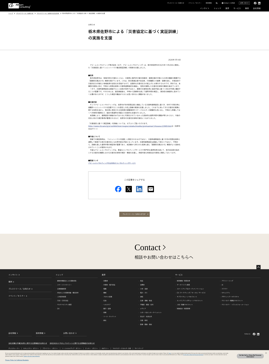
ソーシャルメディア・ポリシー (72, 348)
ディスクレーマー (14, 348)
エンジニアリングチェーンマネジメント (190, 301)
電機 (104, 289)
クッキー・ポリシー (91, 348)
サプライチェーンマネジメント (187, 297)
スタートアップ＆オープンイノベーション (190, 289)
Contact (147, 247)
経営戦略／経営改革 (183, 281)
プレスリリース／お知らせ (175, 3)
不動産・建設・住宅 (146, 305)
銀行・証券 (107, 309)
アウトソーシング (227, 281)
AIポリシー (105, 348)
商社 (104, 320)
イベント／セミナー (195, 3)
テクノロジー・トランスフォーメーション (235, 305)
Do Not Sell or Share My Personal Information (250, 356)
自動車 (105, 281)
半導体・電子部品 (109, 285)
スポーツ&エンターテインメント (151, 312)
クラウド (224, 289)
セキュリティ (226, 293)
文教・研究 (144, 320)
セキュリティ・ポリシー (31, 348)
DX (58, 309)
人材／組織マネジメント (185, 305)
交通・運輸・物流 (146, 301)
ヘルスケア (107, 305)
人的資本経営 (61, 297)
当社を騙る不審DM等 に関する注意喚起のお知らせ (27, 343)
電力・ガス (143, 293)
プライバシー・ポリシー (50, 348)
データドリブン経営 (183, 285)
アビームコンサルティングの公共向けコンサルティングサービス (112, 163)
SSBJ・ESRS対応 (62, 301)
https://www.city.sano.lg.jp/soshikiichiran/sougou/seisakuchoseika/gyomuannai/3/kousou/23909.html (129, 126)
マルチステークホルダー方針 (122, 348)
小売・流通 (144, 289)
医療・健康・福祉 (146, 324)
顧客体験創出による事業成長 (66, 281)
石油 (104, 301)
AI (222, 285)
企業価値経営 (61, 289)
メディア (143, 309)
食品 (141, 281)
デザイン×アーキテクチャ (230, 297)
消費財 (142, 285)
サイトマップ (139, 348)
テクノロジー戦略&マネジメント (232, 301)
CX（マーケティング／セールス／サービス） (191, 293)
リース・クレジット (109, 316)
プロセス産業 (107, 297)
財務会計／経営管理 (183, 309)
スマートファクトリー (64, 285)
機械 (104, 293)
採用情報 (209, 3)
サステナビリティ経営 (64, 305)
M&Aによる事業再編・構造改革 (67, 293)
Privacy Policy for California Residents (17, 360)
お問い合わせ (244, 3)
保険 (104, 312)
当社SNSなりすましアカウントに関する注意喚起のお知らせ (72, 343)
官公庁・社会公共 (146, 316)
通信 (141, 297)
